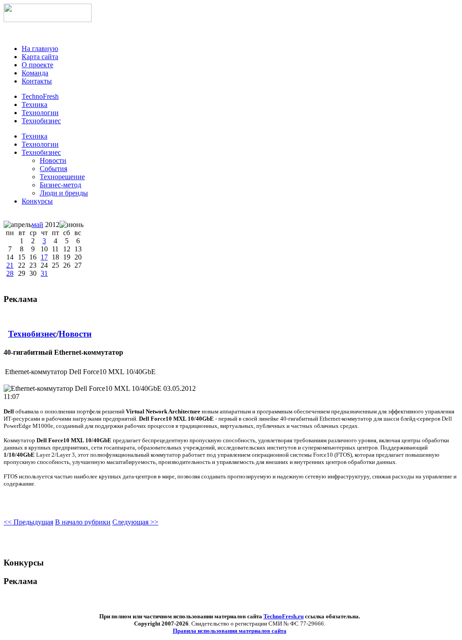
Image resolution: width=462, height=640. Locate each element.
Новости (75, 334)
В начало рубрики (83, 522)
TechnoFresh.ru (283, 616)
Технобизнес (41, 152)
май (37, 224)
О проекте (37, 65)
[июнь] (71, 225)
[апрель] (18, 225)
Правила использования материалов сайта (229, 630)
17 (44, 257)
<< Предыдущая (28, 522)
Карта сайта (40, 56)
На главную (40, 48)
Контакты (37, 81)
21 (10, 265)
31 (44, 273)
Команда (35, 73)
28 (10, 273)
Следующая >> (135, 522)
